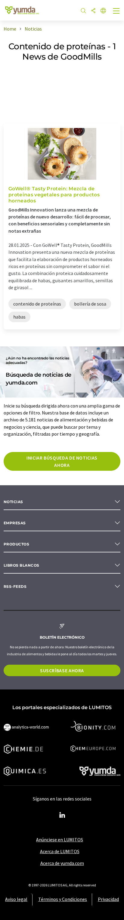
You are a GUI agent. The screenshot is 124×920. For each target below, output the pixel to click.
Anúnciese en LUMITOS (59, 840)
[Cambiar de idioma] (103, 11)
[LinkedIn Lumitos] (62, 815)
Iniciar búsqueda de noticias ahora (62, 461)
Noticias (13, 501)
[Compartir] (93, 11)
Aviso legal (16, 899)
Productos (16, 544)
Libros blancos (21, 565)
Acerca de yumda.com (62, 863)
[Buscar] (83, 11)
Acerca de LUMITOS (59, 851)
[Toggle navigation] (116, 11)
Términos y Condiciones (62, 899)
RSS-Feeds (15, 586)
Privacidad (108, 899)
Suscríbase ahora (62, 670)
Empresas (15, 523)
